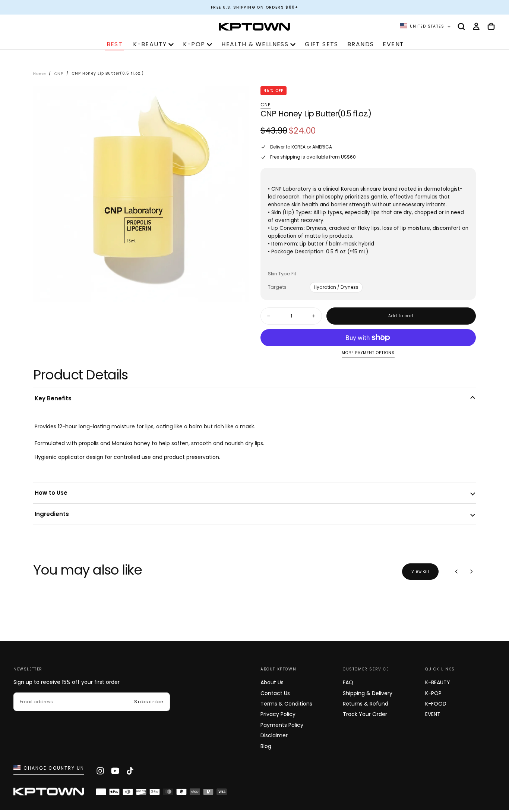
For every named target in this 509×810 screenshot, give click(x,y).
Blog (265, 746)
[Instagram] (100, 770)
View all (420, 571)
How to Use (51, 493)
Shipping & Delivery (367, 693)
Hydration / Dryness (336, 287)
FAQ (348, 682)
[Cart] (491, 26)
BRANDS (360, 44)
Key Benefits (53, 398)
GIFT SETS (321, 44)
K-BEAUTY (150, 44)
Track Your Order (365, 714)
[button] (461, 26)
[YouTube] (115, 770)
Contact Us (275, 693)
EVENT (393, 44)
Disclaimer (274, 735)
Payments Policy (281, 725)
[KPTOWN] (48, 792)
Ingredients (52, 514)
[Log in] (476, 26)
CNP (265, 105)
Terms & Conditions (286, 703)
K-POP (194, 44)
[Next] (471, 571)
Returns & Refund (365, 703)
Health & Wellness (254, 44)
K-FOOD (435, 703)
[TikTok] (130, 770)
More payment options (368, 353)
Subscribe (149, 701)
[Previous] (456, 571)
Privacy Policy (277, 714)
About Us (272, 682)
